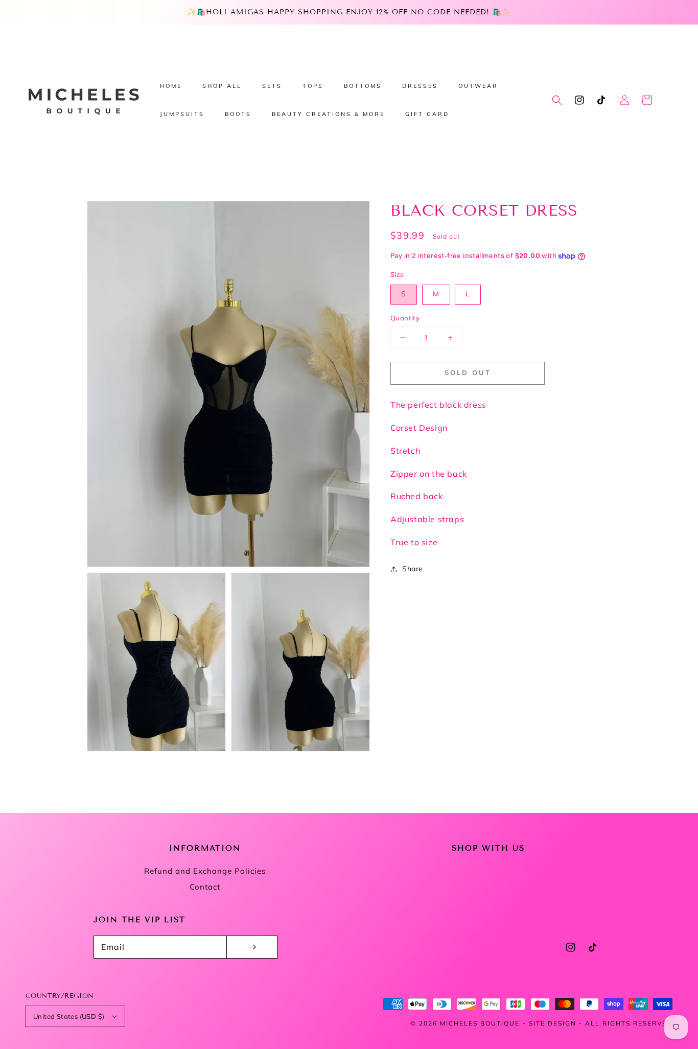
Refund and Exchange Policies (205, 871)
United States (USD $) (68, 1016)
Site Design (552, 1023)
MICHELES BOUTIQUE (480, 1023)
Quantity (405, 318)
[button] (557, 100)
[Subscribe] (251, 947)
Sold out (468, 372)
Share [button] (412, 568)
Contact (205, 887)
